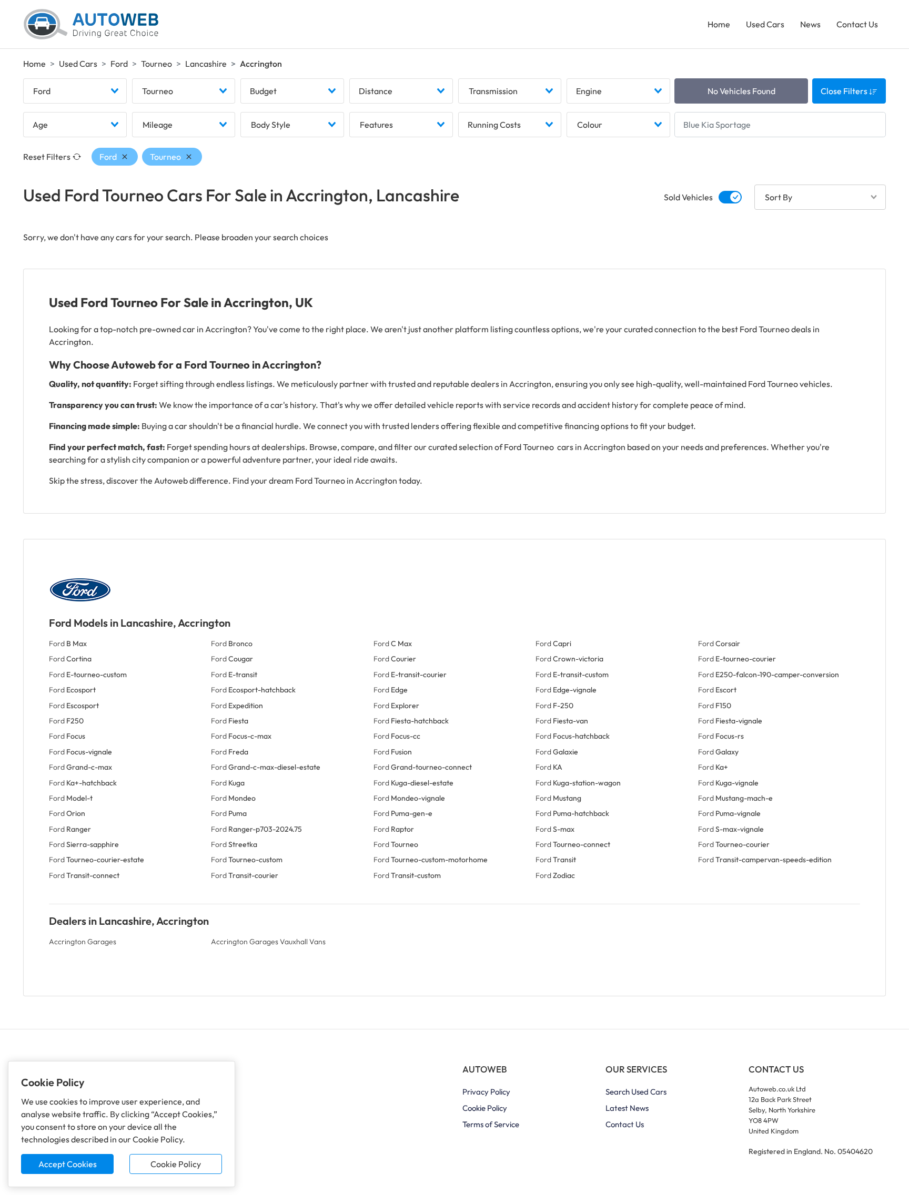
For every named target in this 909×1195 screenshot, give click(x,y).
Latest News (627, 1108)
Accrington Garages (82, 941)
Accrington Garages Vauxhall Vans (268, 941)
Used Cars (765, 24)
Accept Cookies (67, 1164)
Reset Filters (46, 156)
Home (719, 24)
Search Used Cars (635, 1092)
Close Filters (845, 91)
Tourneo (156, 63)
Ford (119, 63)
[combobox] (75, 91)
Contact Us (857, 24)
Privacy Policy (486, 1092)
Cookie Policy (175, 1164)
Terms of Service (490, 1124)
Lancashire (206, 63)
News (810, 24)
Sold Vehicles (688, 197)
